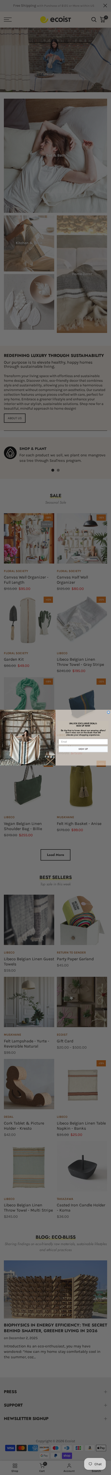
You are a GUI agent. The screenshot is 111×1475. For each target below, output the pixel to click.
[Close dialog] (108, 712)
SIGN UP (83, 749)
